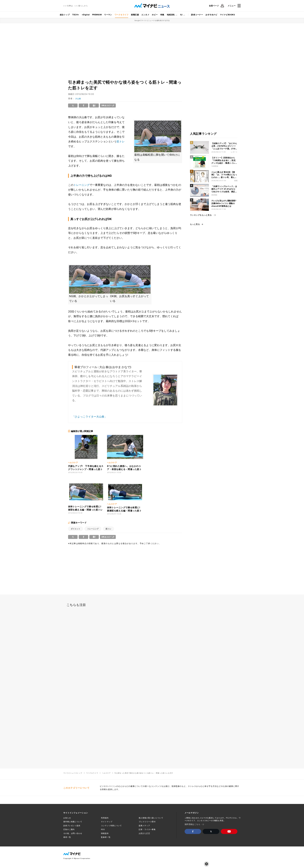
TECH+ (75, 14)
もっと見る (195, 224)
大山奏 (78, 98)
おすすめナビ (211, 14)
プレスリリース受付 (147, 822)
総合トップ (65, 14)
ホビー (155, 14)
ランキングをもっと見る (201, 215)
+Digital (86, 14)
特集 (162, 14)
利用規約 (105, 818)
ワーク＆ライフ (121, 14)
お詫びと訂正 (144, 833)
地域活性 (171, 14)
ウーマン (108, 14)
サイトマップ (106, 822)
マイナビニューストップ (72, 773)
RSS (103, 829)
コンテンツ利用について (111, 825)
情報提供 (105, 833)
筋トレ (121, 141)
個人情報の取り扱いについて (151, 818)
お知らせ (67, 818)
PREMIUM (97, 14)
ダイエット (75, 529)
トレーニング (81, 184)
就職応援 (135, 14)
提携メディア (144, 825)
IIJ (181, 14)
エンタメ (145, 14)
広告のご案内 (69, 829)
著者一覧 (67, 837)
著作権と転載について (72, 822)
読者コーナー (197, 14)
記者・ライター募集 (147, 829)
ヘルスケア (106, 773)
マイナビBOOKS (227, 14)
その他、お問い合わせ (72, 833)
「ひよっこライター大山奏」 (89, 416)
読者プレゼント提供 (71, 825)
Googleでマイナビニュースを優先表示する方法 (152, 20)
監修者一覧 (105, 837)
